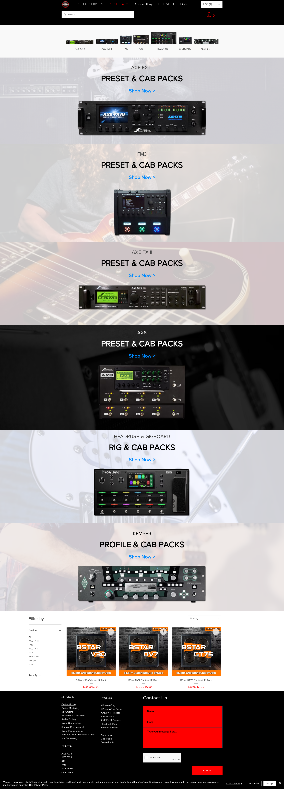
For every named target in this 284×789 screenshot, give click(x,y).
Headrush (34, 656)
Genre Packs (108, 742)
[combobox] (204, 618)
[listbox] (212, 4)
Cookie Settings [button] (234, 783)
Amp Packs (107, 734)
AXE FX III (33, 640)
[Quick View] (91, 651)
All (30, 636)
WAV (31, 664)
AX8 (31, 652)
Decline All (253, 783)
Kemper (32, 660)
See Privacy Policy (38, 785)
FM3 (31, 644)
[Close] (280, 783)
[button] (166, 4)
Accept (269, 783)
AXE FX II (33, 648)
